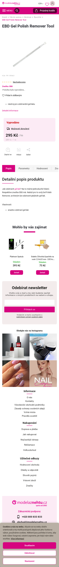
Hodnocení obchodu (29, 465)
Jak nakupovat (30, 434)
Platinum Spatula (16, 257)
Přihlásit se (29, 309)
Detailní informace (10, 110)
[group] (17, 257)
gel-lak (17, 189)
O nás (29, 397)
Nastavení (29, 561)
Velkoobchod (29, 450)
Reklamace (29, 445)
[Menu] (4, 10)
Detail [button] (16, 272)
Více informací (17, 539)
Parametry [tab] (24, 168)
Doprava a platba (29, 429)
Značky (29, 485)
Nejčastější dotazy (29, 439)
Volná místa (29, 412)
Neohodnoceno (19, 82)
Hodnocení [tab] (42, 168)
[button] (16, 269)
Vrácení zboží (29, 480)
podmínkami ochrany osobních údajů (29, 317)
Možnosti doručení (20, 129)
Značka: (7, 86)
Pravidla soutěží (29, 416)
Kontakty (29, 401)
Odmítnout (29, 553)
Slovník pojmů (29, 475)
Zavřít (46, 160)
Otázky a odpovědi (29, 470)
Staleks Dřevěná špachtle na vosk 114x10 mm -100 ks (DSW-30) (42, 258)
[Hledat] (16, 10)
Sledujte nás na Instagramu (29, 330)
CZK (40, 4)
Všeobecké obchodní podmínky (29, 405)
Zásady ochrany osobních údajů (29, 408)
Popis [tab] (8, 168)
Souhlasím (29, 545)
